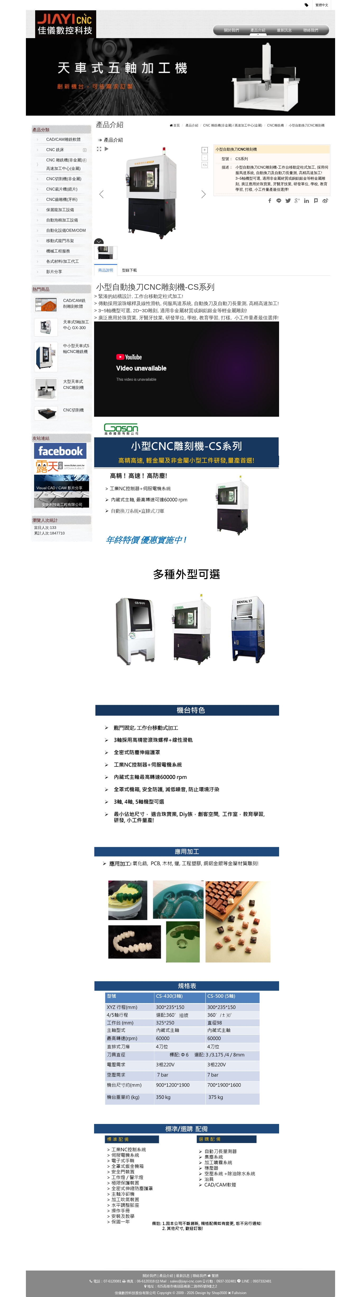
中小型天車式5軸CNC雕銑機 (76, 348)
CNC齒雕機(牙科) (61, 199)
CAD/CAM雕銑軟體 (63, 139)
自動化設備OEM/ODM (66, 230)
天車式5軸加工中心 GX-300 (76, 325)
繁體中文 (322, 5)
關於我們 (231, 30)
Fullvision (239, 1293)
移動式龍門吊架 (60, 240)
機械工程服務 (58, 251)
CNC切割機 (73, 410)
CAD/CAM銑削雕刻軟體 (74, 303)
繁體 (215, 1276)
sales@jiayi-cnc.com (186, 1281)
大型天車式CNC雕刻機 (73, 384)
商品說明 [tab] (105, 270)
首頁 (176, 125)
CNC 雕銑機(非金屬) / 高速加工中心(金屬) (65, 164)
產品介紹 (258, 30)
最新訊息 (284, 30)
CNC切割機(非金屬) (63, 178)
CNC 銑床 (55, 149)
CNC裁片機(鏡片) (61, 189)
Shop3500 (219, 1293)
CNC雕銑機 (275, 125)
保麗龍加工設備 (60, 209)
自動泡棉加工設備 (62, 220)
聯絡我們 (310, 30)
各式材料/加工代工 (62, 261)
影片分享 (54, 271)
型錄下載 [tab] (129, 270)
